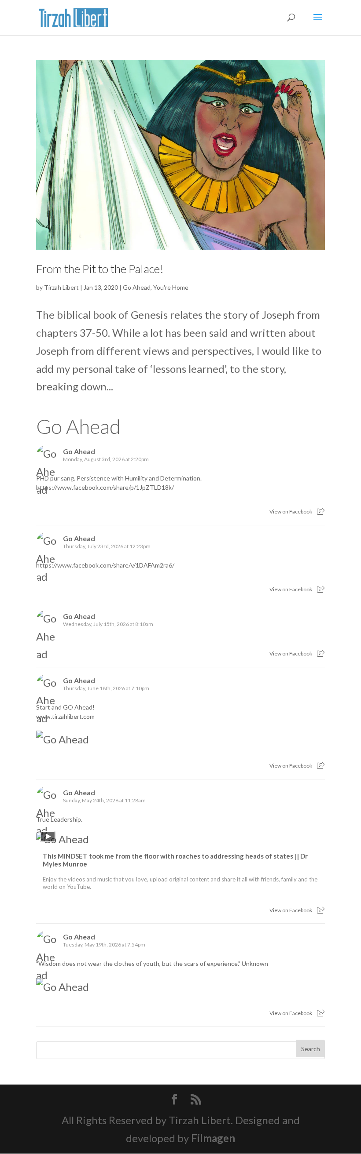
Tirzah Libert (61, 287)
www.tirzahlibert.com (65, 716)
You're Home (170, 287)
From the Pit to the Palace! (100, 269)
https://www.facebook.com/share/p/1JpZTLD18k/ (105, 487)
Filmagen (213, 1138)
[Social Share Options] (321, 511)
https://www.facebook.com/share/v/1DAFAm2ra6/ (105, 565)
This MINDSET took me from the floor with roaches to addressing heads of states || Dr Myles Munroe (175, 860)
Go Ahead (137, 287)
